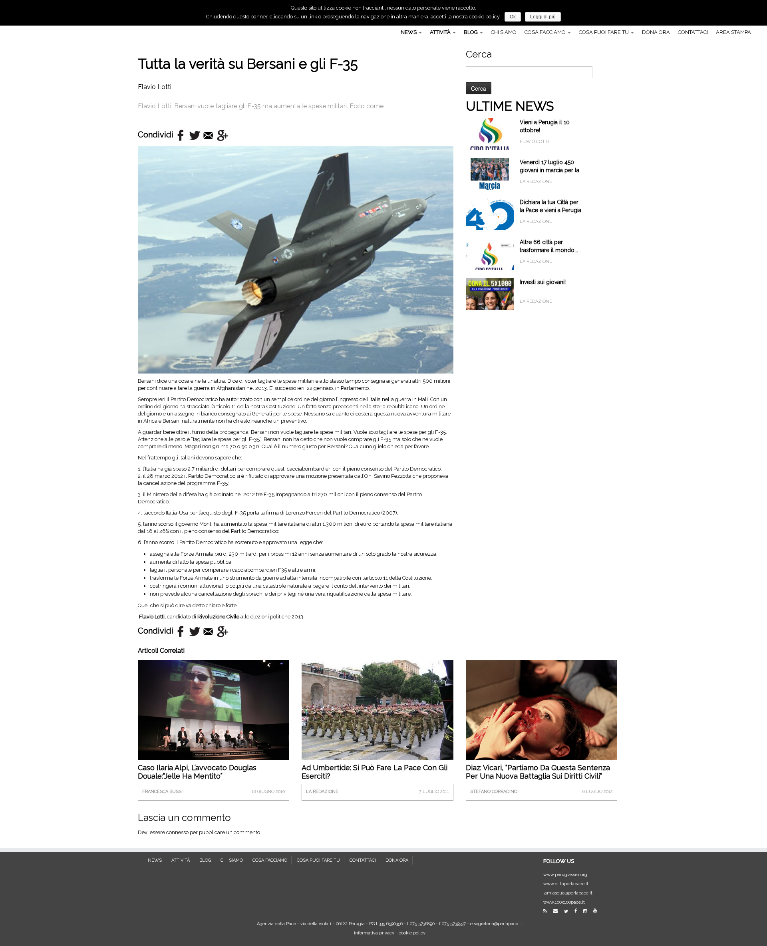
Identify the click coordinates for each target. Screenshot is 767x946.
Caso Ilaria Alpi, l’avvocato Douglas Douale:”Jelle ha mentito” (197, 771)
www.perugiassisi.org (565, 874)
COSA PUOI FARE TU (604, 32)
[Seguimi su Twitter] (568, 911)
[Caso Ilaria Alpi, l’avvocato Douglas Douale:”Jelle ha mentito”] (213, 710)
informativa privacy (374, 933)
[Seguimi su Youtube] (597, 910)
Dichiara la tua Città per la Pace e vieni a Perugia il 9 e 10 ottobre (550, 210)
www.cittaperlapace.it (565, 883)
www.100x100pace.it (564, 902)
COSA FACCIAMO (546, 32)
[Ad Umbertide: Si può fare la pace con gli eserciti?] (377, 716)
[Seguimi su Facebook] (578, 911)
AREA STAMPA (733, 32)
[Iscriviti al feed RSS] (547, 911)
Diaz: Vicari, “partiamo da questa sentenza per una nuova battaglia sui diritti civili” (538, 771)
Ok (513, 17)
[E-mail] (558, 911)
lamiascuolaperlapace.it (567, 893)
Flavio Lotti (154, 87)
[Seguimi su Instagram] (587, 911)
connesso (177, 832)
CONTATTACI (693, 32)
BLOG (471, 32)
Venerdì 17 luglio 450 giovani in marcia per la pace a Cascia (549, 170)
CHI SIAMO (504, 32)
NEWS (409, 32)
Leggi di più (543, 17)
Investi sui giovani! (543, 282)
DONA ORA (656, 32)
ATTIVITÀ (441, 32)
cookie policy (412, 933)
